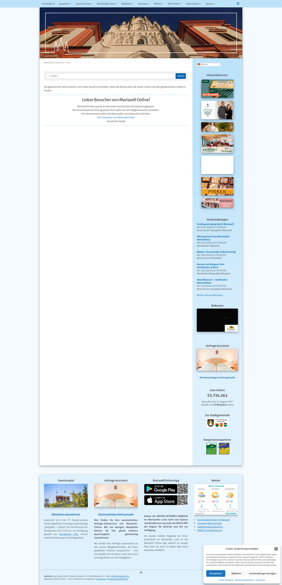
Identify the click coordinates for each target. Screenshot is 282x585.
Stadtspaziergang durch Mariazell (215, 224)
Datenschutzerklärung (244, 580)
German (203, 64)
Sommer (143, 3)
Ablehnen (236, 573)
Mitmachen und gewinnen (66, 514)
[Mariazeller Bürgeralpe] (211, 458)
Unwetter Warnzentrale (209, 523)
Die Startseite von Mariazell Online (116, 117)
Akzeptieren (215, 573)
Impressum (260, 580)
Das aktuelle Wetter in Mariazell (213, 519)
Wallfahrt (126, 3)
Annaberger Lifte (68, 534)
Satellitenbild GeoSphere (210, 526)
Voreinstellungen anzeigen (262, 573)
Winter (157, 3)
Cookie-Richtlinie (226, 580)
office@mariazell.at (120, 576)
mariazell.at (48, 3)
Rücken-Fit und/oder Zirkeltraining (216, 252)
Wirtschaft (173, 3)
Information (192, 3)
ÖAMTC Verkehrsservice (209, 530)
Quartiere (64, 3)
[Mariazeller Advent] (223, 458)
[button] (276, 548)
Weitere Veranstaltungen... (210, 295)
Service (210, 3)
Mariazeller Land (106, 3)
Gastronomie (83, 3)
